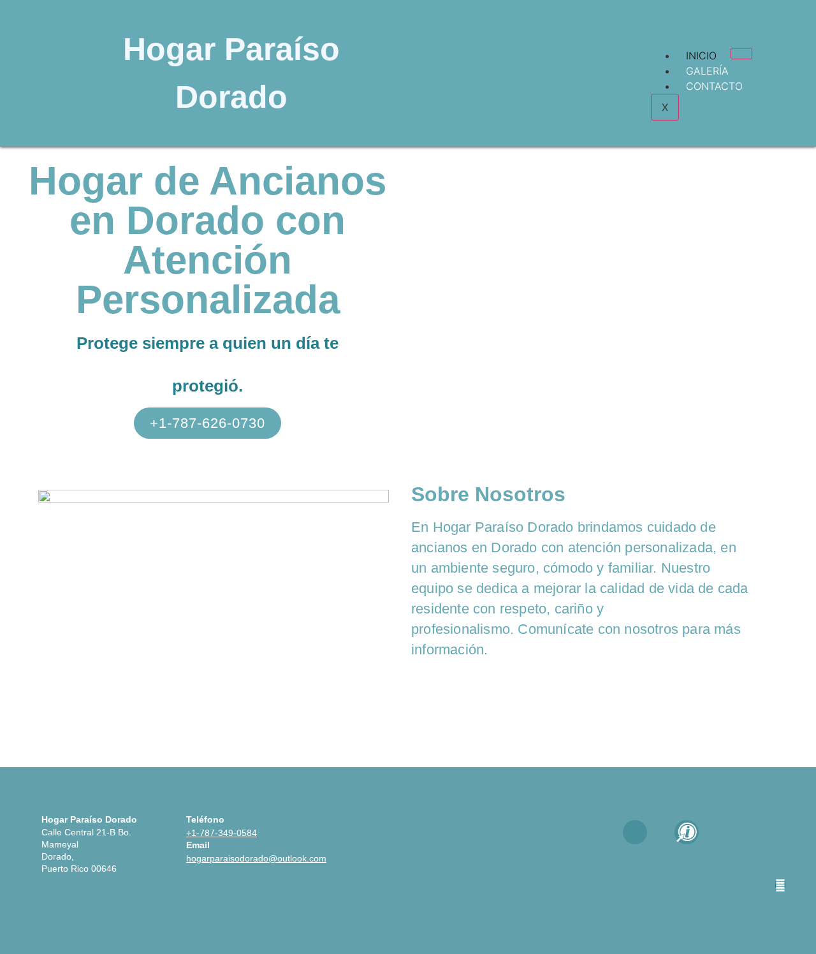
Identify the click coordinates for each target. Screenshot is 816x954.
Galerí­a (707, 70)
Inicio (701, 55)
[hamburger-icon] (741, 53)
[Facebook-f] (635, 832)
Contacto (714, 86)
